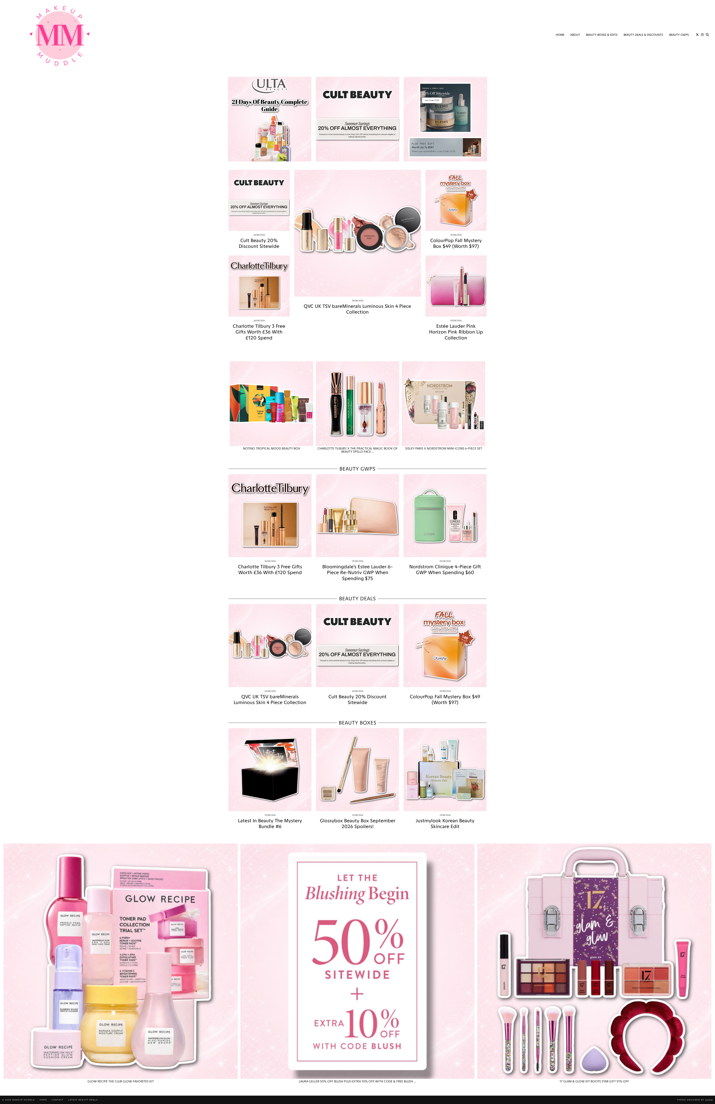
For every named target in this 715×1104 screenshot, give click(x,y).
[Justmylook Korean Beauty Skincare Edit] (445, 769)
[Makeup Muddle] (59, 35)
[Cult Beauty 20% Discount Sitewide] (259, 200)
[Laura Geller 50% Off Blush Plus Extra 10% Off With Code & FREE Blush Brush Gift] (357, 961)
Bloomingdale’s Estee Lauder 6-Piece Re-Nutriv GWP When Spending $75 (357, 572)
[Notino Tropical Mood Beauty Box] (271, 403)
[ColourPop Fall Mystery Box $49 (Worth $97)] (456, 200)
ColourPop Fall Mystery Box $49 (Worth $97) (456, 243)
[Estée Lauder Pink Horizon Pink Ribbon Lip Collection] (456, 286)
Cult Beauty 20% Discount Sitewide (259, 243)
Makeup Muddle (23, 1100)
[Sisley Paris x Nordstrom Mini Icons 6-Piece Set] (443, 403)
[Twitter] (697, 34)
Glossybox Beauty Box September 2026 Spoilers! (357, 823)
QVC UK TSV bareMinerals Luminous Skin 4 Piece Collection (357, 309)
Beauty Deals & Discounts (643, 34)
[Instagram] (702, 34)
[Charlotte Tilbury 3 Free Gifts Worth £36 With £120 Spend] (259, 286)
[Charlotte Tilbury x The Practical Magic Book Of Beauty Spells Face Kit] (357, 403)
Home (560, 34)
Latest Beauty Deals (83, 1100)
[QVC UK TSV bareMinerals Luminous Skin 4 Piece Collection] (357, 233)
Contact (57, 1100)
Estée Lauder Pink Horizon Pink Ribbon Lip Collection (456, 332)
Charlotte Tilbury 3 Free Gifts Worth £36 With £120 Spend (259, 332)
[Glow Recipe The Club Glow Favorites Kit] (121, 961)
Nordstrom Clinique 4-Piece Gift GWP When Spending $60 (445, 569)
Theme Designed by (695, 1100)
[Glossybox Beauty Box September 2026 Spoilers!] (357, 769)
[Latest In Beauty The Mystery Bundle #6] (270, 769)
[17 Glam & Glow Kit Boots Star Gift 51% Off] (594, 961)
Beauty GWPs (679, 34)
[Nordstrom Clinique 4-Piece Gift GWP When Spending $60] (445, 515)
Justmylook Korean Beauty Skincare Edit (445, 823)
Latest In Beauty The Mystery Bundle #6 (270, 823)
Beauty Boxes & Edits (602, 34)
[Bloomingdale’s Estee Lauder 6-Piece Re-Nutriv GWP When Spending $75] (357, 515)
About (575, 34)
